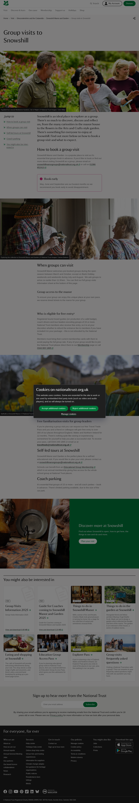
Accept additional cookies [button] (53, 408)
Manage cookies (68, 414)
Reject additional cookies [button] (84, 408)
